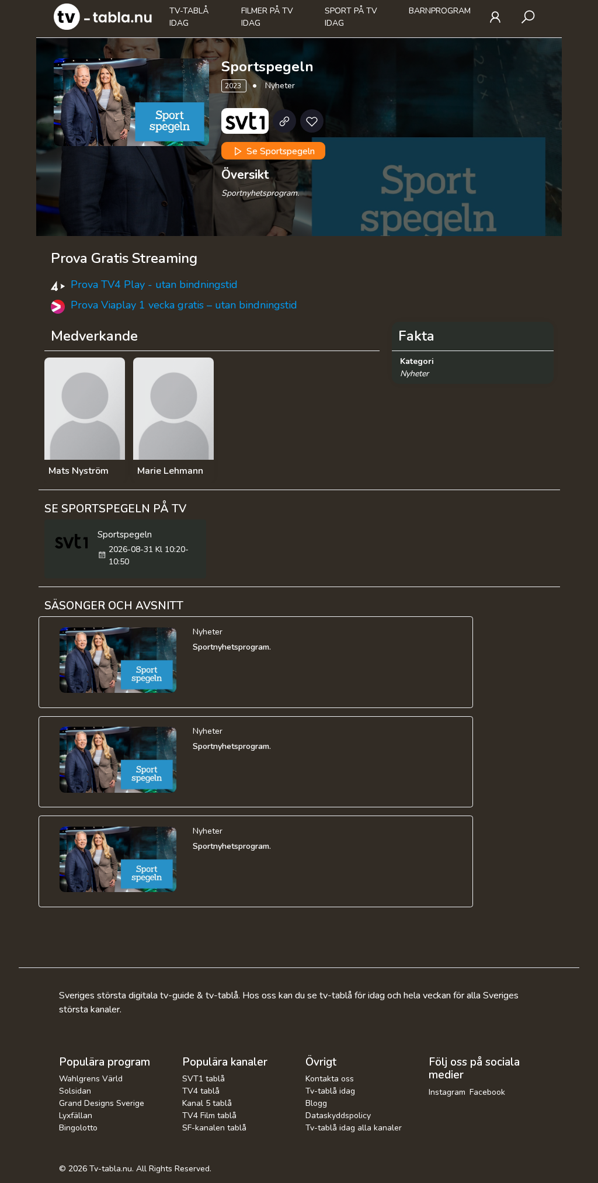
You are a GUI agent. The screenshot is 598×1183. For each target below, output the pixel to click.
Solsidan (75, 1091)
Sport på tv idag (351, 17)
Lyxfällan (75, 1115)
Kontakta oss (329, 1078)
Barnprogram (440, 10)
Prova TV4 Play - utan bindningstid (154, 284)
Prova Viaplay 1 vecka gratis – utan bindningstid (184, 305)
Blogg (316, 1103)
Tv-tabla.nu (110, 1168)
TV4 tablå (201, 1091)
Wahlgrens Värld (91, 1078)
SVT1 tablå (203, 1078)
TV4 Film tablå (209, 1115)
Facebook (487, 1092)
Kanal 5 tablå (207, 1103)
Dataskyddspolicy (338, 1115)
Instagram (447, 1092)
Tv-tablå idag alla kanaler (353, 1127)
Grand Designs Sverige (101, 1103)
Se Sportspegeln (279, 151)
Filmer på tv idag (267, 17)
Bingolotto (78, 1127)
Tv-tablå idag (188, 17)
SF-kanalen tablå (214, 1127)
